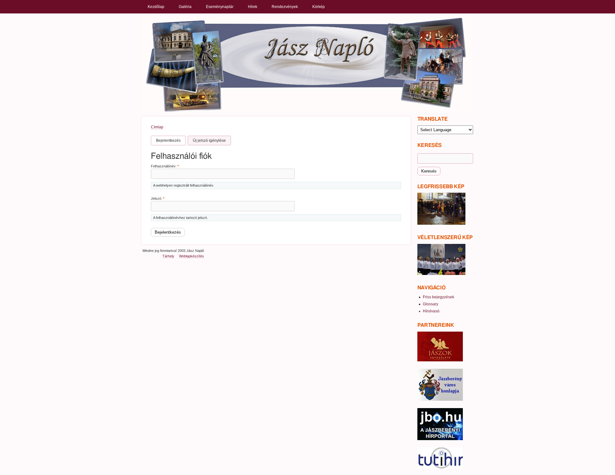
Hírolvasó (431, 311)
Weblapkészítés (191, 256)
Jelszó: (157, 198)
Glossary (430, 304)
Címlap (157, 127)
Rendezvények (285, 6)
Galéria (185, 6)
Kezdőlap (156, 6)
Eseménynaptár (220, 6)
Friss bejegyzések (438, 297)
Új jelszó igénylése (209, 140)
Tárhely (168, 256)
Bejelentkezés (168, 140)
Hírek (252, 6)
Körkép (318, 6)
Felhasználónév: (165, 166)
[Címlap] (306, 64)
